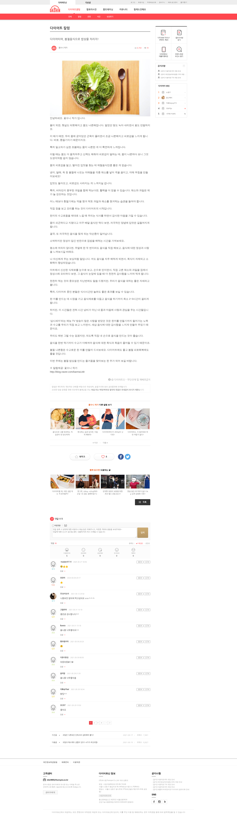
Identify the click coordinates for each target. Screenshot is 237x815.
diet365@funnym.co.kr (57, 780)
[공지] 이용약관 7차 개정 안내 (171, 77)
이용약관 (76, 762)
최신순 (140, 543)
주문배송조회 (151, 2)
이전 (96, 443)
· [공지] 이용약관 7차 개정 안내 (163, 784)
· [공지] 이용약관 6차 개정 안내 (163, 787)
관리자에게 (50, 792)
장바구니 (162, 2)
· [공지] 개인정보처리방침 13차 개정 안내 (167, 782)
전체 (70, 17)
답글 (61, 571)
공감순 (147, 543)
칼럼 (79, 17)
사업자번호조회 (105, 796)
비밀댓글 (57, 525)
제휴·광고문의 (172, 2)
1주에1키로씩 (171, 114)
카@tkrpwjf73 (171, 103)
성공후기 (110, 17)
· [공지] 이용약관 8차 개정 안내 (163, 780)
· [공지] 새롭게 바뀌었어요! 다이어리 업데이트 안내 (170, 789)
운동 (89, 17)
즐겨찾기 (183, 2)
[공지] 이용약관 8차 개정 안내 (171, 71)
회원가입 (141, 2)
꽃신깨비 (169, 98)
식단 (98, 17)
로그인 (133, 2)
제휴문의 (65, 762)
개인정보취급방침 (50, 762)
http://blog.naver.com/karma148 (67, 371)
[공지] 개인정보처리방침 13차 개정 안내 (174, 74)
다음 (104, 443)
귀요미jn (169, 108)
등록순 (131, 543)
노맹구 (168, 92)
